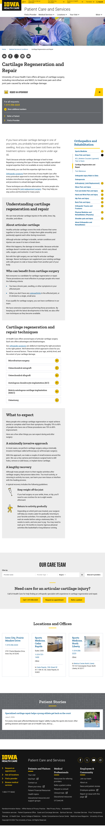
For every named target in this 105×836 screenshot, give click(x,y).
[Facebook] (80, 760)
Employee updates (87, 790)
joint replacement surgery (30, 189)
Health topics (33, 794)
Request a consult (61, 789)
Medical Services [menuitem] (45, 15)
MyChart (32, 779)
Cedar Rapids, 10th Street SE (47, 667)
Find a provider (11, 778)
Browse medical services (11, 783)
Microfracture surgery (18, 360)
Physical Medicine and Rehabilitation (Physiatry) (84, 213)
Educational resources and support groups (38, 799)
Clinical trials (59, 793)
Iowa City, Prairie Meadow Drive (14, 639)
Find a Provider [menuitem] (30, 15)
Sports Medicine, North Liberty (77, 642)
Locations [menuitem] (61, 15)
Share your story (35, 786)
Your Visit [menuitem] (73, 15)
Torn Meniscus (80, 171)
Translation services (9, 812)
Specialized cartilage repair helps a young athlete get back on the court (38, 713)
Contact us (32, 783)
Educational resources (63, 797)
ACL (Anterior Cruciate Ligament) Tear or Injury (87, 160)
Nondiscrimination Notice (11, 809)
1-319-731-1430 (39, 655)
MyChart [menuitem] (18, 2)
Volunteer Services (80, 812)
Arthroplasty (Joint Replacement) (87, 183)
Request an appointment (54, 600)
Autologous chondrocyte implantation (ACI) (28, 383)
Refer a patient (76, 600)
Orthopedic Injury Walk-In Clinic (86, 176)
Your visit (31, 775)
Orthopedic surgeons (14, 174)
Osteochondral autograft (19, 368)
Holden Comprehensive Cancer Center (55, 816)
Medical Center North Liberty (84, 663)
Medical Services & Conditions (18, 49)
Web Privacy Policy (53, 809)
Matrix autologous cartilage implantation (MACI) (27, 391)
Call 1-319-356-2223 (30, 600)
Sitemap (5, 816)
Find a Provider (13, 120)
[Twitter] (87, 760)
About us (83, 782)
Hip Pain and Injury (82, 198)
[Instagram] (100, 760)
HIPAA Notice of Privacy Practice (33, 809)
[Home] (11, 5)
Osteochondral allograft (19, 375)
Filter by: (5, 570)
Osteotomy (13, 400)
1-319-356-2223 (12, 105)
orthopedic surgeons (17, 346)
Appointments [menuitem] (6, 2)
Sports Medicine (81, 151)
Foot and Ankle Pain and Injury (86, 191)
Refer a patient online (62, 785)
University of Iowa (96, 816)
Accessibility (66, 809)
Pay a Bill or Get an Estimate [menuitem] (34, 1)
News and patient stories (90, 786)
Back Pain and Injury (82, 202)
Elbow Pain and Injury (83, 187)
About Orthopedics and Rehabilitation (83, 223)
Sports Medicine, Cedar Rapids (40, 642)
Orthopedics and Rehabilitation (85, 142)
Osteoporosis (80, 179)
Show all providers (93, 575)
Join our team (85, 779)
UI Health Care (14, 816)
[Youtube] (93, 760)
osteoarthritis (35, 293)
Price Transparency (95, 812)
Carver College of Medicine (30, 816)
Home (4, 49)
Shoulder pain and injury (84, 219)
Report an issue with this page (90, 795)
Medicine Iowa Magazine (79, 816)
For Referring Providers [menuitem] (52, 1)
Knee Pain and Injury (82, 155)
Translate (89, 2)
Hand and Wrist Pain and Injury (86, 195)
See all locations (12, 775)
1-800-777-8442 (8, 792)
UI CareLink (58, 800)
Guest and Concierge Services (48, 812)
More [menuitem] (98, 15)
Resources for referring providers (63, 780)
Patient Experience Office (27, 812)
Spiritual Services (66, 812)
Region (61, 575)
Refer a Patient (13, 116)
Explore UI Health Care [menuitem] (72, 1)
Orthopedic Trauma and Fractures (83, 207)
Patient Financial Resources (39, 790)
